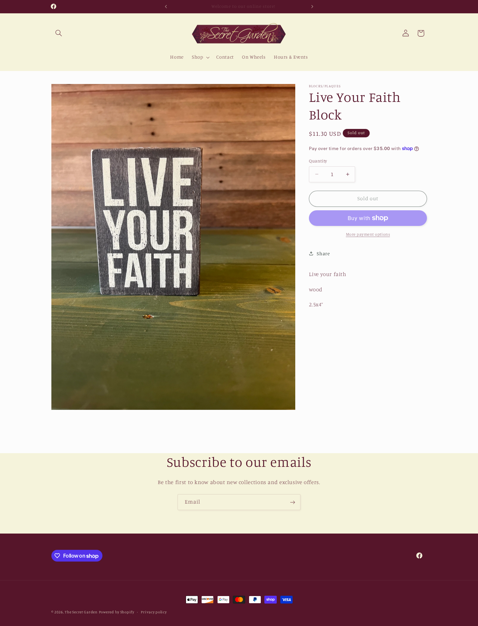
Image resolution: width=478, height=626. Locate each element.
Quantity (318, 160)
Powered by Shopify (116, 612)
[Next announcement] (312, 6)
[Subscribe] (292, 502)
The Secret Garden (81, 612)
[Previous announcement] (166, 6)
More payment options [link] (368, 234)
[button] (58, 33)
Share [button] (323, 253)
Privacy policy (153, 612)
